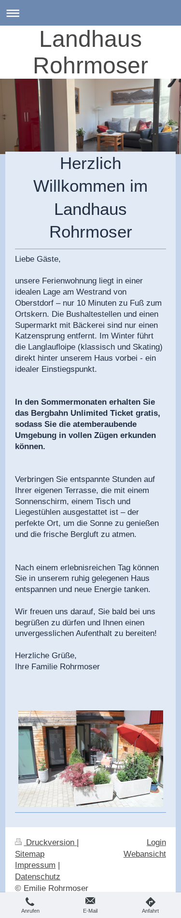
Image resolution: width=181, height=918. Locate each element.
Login (156, 842)
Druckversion (50, 842)
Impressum (35, 865)
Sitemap (29, 854)
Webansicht (145, 854)
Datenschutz (37, 876)
